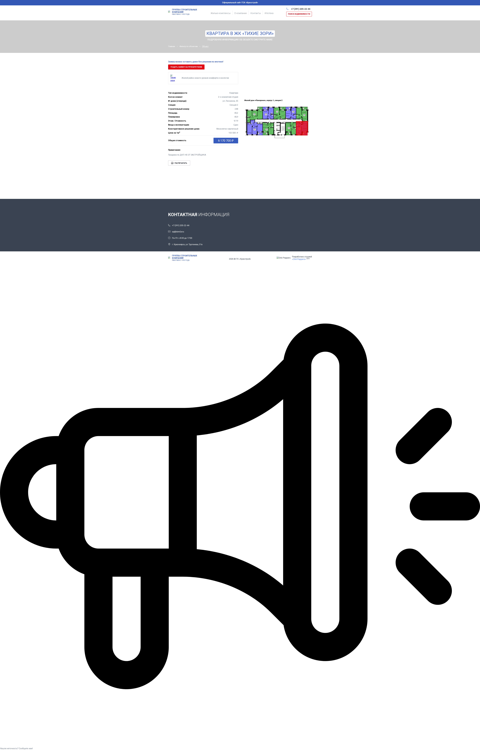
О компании (240, 13)
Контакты (255, 13)
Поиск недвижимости (299, 14)
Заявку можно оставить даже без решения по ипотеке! (195, 61)
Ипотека (269, 13)
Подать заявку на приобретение (186, 67)
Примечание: (174, 150)
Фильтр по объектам (189, 46)
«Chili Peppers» (299, 259)
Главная (171, 46)
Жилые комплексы (220, 13)
